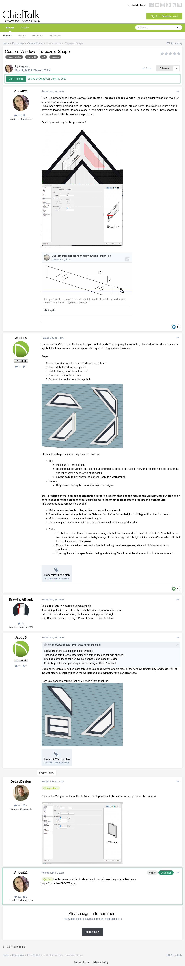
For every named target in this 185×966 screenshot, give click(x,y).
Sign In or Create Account (164, 16)
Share (148, 68)
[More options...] (177, 91)
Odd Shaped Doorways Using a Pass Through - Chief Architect (77, 618)
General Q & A (42, 70)
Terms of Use (81, 962)
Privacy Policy (100, 962)
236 (19, 115)
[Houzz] (174, 4)
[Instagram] (162, 4)
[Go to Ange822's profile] (9, 69)
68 (22, 623)
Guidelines (37, 35)
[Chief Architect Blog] (179, 4)
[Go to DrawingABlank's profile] (21, 611)
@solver (47, 879)
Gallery (22, 35)
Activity (25, 27)
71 (19, 366)
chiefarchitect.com (136, 5)
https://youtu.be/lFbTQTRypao (59, 883)
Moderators (56, 35)
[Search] (178, 27)
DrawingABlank (21, 599)
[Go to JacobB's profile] (21, 349)
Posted (53, 91)
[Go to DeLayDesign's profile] (21, 793)
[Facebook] (151, 4)
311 (19, 805)
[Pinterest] (168, 4)
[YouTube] (157, 4)
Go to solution (16, 78)
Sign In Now (92, 931)
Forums (7, 35)
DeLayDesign (20, 781)
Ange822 (24, 66)
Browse (10, 27)
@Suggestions (50, 788)
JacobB (21, 337)
